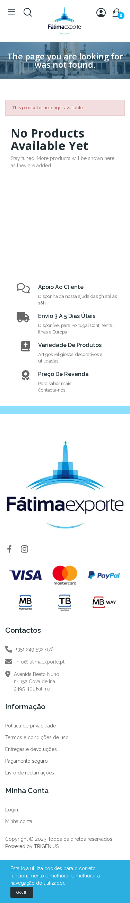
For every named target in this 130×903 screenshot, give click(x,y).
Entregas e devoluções (31, 749)
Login (11, 809)
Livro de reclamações (29, 772)
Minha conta (18, 821)
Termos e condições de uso (37, 737)
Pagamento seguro (26, 761)
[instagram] (24, 549)
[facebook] (9, 549)
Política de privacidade (30, 725)
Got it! (21, 892)
